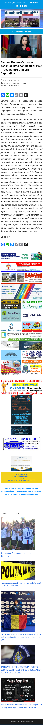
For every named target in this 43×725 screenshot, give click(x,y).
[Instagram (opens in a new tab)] (25, 6)
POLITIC (16, 83)
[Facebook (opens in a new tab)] (21, 6)
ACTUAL (7, 83)
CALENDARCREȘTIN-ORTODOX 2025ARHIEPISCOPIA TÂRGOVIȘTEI (21, 477)
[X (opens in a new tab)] (17, 6)
